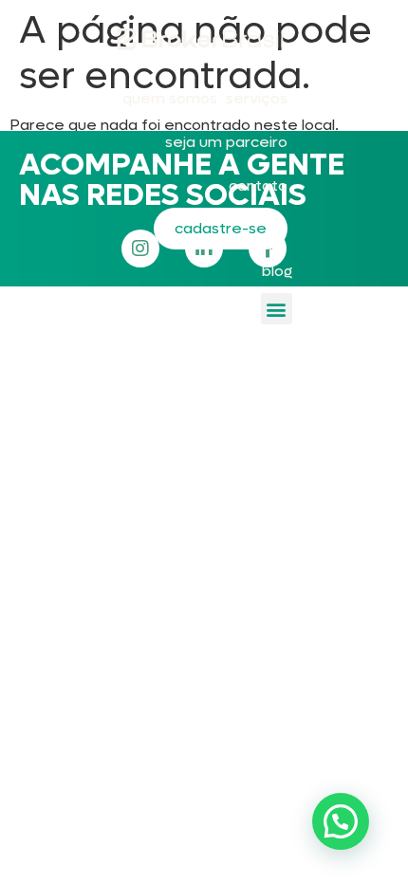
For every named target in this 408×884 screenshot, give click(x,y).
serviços (256, 98)
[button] (276, 308)
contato (258, 185)
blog (277, 271)
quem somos (169, 98)
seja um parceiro (226, 142)
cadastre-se (221, 228)
